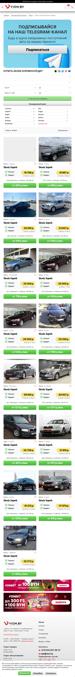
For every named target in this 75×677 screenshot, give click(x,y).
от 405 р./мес (20, 185)
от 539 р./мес (55, 296)
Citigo (40, 111)
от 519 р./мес (19, 241)
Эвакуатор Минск (28, 641)
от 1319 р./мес (20, 518)
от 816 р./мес (55, 518)
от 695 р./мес (20, 574)
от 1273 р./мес (20, 407)
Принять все (24, 673)
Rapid (7, 114)
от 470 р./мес (55, 463)
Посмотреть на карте (11, 634)
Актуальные (62, 130)
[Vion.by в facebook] (53, 660)
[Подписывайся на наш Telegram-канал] (37, 44)
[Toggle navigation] (2, 7)
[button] (34, 149)
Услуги (41, 630)
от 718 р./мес (19, 296)
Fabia (7, 117)
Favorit (41, 114)
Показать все (42, 123)
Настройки (37, 673)
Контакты (42, 638)
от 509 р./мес (55, 241)
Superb (7, 111)
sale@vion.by (47, 654)
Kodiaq (8, 120)
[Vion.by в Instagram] (40, 660)
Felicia (40, 117)
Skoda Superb (10, 167)
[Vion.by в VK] (49, 660)
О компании (43, 634)
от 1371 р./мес (55, 407)
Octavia (8, 108)
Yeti (39, 108)
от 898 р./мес (55, 185)
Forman (41, 120)
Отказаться (51, 673)
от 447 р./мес (20, 463)
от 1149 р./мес (55, 352)
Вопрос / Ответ (44, 641)
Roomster (9, 123)
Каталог (42, 626)
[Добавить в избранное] (35, 164)
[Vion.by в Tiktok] (44, 660)
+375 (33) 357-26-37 (50, 650)
